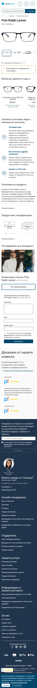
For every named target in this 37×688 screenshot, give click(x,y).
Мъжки (11, 16)
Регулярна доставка (9, 562)
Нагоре (29, 665)
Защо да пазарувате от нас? (12, 633)
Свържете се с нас (8, 637)
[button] (6, 53)
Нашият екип (6, 623)
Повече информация (19, 682)
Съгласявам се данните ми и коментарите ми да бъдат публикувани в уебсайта (18, 335)
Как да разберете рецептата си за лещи (16, 594)
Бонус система (7, 565)
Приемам (6, 685)
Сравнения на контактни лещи (13, 607)
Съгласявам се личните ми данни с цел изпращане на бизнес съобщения (18, 444)
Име (6, 317)
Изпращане (18, 341)
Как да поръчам (8, 501)
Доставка (5, 504)
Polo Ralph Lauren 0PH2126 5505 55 (13, 98)
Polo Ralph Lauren (22, 16)
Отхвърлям (17, 685)
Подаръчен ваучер (8, 512)
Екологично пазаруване (10, 579)
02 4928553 (6, 487)
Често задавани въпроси (11, 539)
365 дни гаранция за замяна (12, 546)
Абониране (18, 450)
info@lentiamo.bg (8, 490)
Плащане (5, 508)
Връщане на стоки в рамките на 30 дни (16, 543)
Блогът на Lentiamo (9, 630)
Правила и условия (9, 515)
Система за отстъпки (9, 569)
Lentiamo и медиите (9, 626)
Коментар (8, 302)
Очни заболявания (9, 598)
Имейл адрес (9, 325)
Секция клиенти (7, 550)
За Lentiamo (6, 619)
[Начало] (2, 16)
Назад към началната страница (15, 665)
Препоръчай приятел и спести (13, 572)
